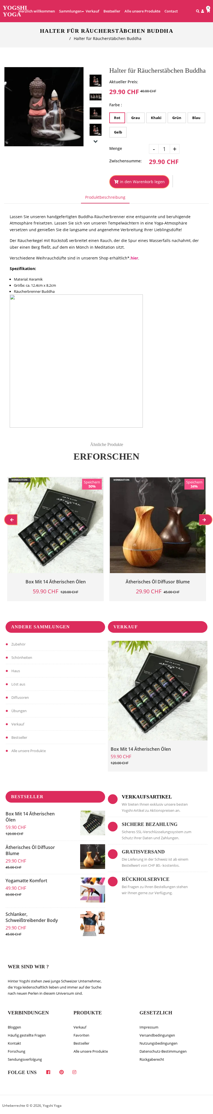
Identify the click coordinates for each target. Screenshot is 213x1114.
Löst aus (18, 684)
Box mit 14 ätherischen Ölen (141, 749)
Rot (117, 117)
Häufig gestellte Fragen (27, 1035)
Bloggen (14, 1027)
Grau (135, 117)
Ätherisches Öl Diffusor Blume (30, 850)
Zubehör (18, 644)
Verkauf (17, 724)
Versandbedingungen (157, 1035)
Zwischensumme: (125, 160)
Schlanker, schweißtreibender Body (32, 917)
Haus (15, 670)
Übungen (19, 710)
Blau (196, 117)
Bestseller (19, 737)
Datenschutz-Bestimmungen (163, 1051)
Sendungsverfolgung (25, 1059)
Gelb (118, 132)
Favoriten (81, 1035)
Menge (115, 148)
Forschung (16, 1051)
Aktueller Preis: (123, 81)
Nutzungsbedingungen (159, 1043)
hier (134, 258)
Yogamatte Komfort (26, 881)
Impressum (149, 1027)
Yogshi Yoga (15, 11)
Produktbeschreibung (105, 197)
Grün (176, 117)
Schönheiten (21, 657)
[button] (172, 181)
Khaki (156, 117)
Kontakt (14, 1043)
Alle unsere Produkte (28, 750)
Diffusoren (20, 697)
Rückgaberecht (152, 1059)
